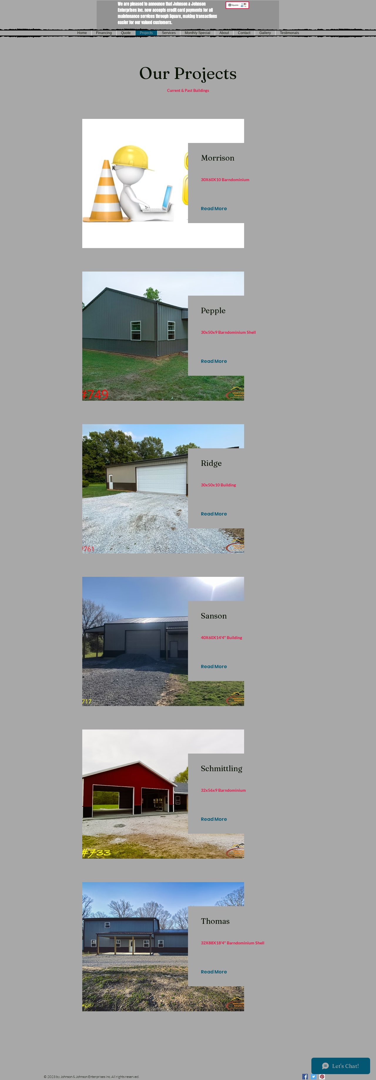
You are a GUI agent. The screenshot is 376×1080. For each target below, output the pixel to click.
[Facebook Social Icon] (305, 1076)
